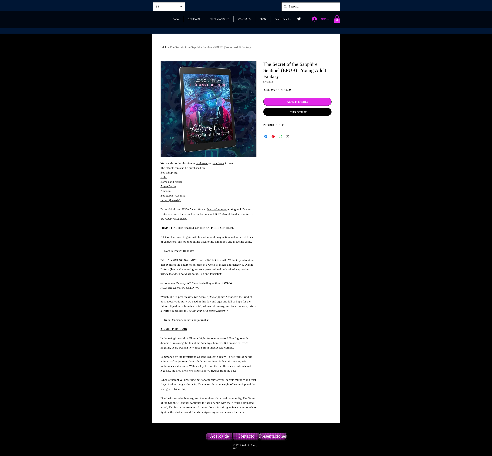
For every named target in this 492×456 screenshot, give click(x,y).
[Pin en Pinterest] (273, 136)
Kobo (163, 177)
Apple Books (168, 186)
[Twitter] (299, 19)
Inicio (163, 47)
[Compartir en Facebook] (265, 136)
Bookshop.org (169, 172)
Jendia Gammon (217, 209)
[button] (337, 19)
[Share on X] (287, 136)
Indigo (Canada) (170, 200)
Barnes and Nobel (171, 181)
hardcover (202, 163)
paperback (218, 163)
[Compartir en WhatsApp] (280, 136)
